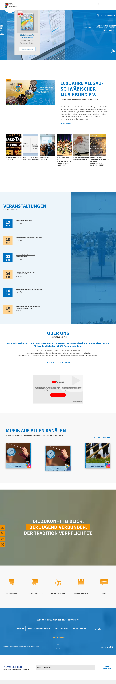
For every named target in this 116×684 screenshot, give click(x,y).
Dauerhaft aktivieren (58, 395)
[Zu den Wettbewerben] (11, 585)
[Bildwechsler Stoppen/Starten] (113, 51)
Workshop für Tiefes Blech (24, 220)
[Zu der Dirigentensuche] (81, 584)
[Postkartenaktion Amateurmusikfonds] (30, 145)
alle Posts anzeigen (102, 437)
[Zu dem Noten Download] (58, 585)
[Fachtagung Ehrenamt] (47, 145)
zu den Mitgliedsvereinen (58, 363)
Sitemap (28, 646)
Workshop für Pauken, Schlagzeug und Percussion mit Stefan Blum (28, 307)
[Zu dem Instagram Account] (95, 629)
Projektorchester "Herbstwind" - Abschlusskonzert (26, 273)
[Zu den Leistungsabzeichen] (35, 585)
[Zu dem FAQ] (2, 544)
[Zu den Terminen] (2, 527)
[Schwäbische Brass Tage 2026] (13, 145)
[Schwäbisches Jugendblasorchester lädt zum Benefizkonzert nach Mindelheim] (98, 145)
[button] (110, 4)
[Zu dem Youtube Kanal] (99, 629)
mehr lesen (66, 124)
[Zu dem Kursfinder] (2, 533)
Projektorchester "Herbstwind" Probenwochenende (25, 255)
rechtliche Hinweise (21, 646)
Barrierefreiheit (35, 646)
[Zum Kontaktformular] (104, 4)
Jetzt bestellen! (104, 30)
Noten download (58, 594)
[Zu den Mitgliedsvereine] (2, 539)
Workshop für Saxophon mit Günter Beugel (29, 289)
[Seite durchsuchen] (98, 4)
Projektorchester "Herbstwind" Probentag (29, 238)
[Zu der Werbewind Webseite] (111, 647)
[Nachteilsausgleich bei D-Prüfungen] (81, 145)
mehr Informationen (77, 401)
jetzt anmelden (107, 668)
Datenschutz (13, 646)
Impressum (6, 646)
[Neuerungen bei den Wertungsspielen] (64, 145)
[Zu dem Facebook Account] (91, 629)
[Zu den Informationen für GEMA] (104, 585)
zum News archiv (103, 124)
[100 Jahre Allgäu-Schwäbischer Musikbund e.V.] (30, 92)
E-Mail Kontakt (58, 637)
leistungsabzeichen (35, 594)
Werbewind (107, 647)
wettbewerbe (11, 594)
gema (104, 594)
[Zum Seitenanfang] (58, 647)
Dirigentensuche (81, 594)
